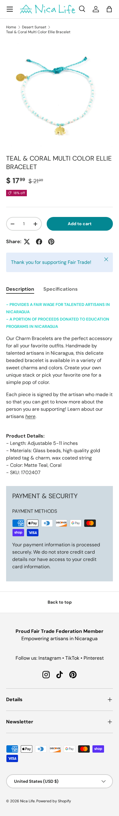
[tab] (20, 289)
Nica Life (27, 801)
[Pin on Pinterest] (51, 242)
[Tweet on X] (27, 242)
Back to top (60, 602)
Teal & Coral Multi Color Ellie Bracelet (38, 32)
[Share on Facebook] (39, 242)
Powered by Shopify (53, 801)
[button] (109, 9)
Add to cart (80, 223)
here (30, 416)
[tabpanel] (59, 388)
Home (11, 27)
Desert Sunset (34, 27)
